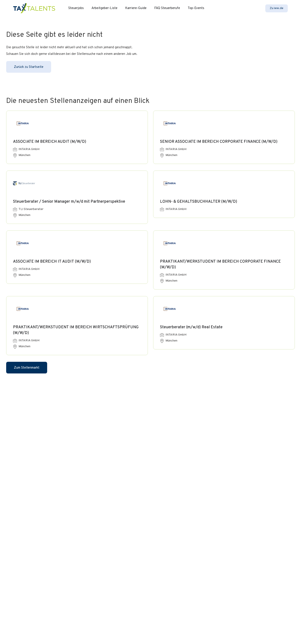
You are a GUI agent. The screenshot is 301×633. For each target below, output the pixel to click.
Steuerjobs (76, 8)
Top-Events (196, 8)
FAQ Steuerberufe (167, 8)
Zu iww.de (276, 8)
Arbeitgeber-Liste (104, 8)
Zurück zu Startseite (28, 67)
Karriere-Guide (136, 8)
